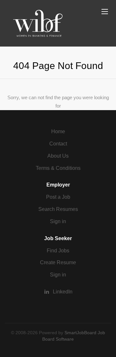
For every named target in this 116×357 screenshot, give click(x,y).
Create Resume (58, 262)
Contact (58, 143)
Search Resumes (58, 209)
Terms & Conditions (58, 168)
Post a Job (58, 197)
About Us (58, 156)
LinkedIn (62, 291)
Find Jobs (58, 250)
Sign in (58, 221)
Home (58, 131)
